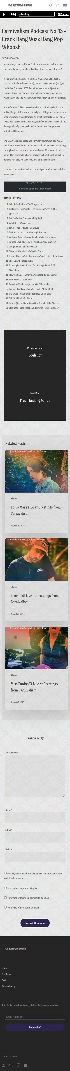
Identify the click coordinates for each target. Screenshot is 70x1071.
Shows (14, 498)
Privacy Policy (8, 986)
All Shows (63, 14)
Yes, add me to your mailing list (22, 887)
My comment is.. (13, 752)
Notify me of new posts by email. (23, 907)
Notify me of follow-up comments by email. (28, 897)
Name (8, 809)
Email (8, 829)
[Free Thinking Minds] (35, 398)
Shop (4, 967)
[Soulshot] (35, 352)
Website (9, 849)
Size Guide (6, 974)
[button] (65, 5)
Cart (4, 980)
